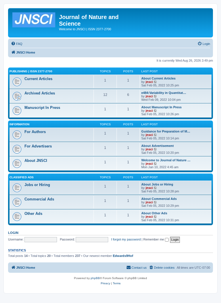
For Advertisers (38, 146)
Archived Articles (39, 93)
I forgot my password (126, 239)
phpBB (95, 278)
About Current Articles (158, 78)
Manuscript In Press (42, 107)
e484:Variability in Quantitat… (163, 92)
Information (19, 124)
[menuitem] (16, 43)
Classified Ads (21, 177)
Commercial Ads (39, 199)
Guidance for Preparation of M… (165, 131)
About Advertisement (157, 145)
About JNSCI (35, 160)
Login (13, 232)
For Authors (35, 132)
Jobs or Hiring (37, 185)
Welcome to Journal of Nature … (165, 160)
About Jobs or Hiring (157, 184)
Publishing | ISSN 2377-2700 (30, 71)
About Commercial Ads (159, 198)
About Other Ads (154, 213)
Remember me (154, 239)
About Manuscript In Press (161, 107)
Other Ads (33, 213)
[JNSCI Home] (34, 19)
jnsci (149, 82)
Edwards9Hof (123, 255)
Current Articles (38, 79)
